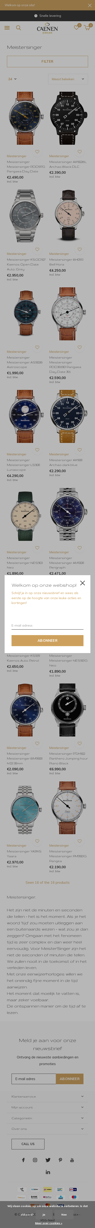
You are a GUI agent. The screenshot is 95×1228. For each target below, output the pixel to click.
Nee (64, 1214)
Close (82, 583)
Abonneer (47, 640)
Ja (43, 1214)
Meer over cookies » (48, 1223)
